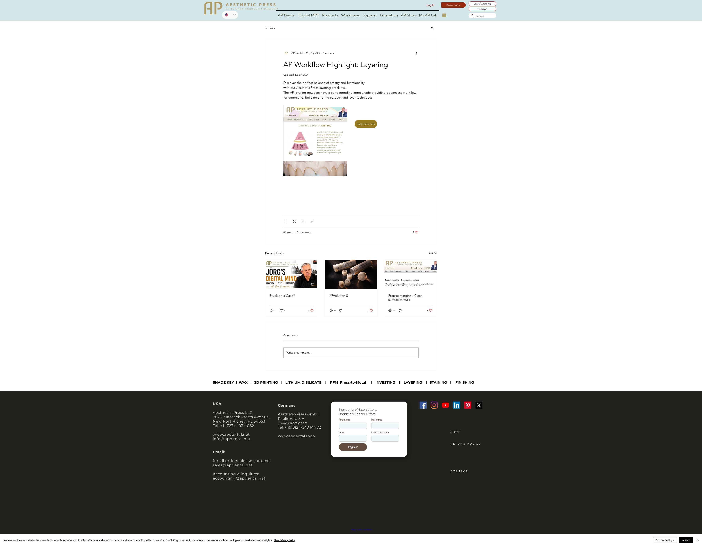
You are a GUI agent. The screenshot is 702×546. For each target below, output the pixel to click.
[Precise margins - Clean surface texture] (410, 274)
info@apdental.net (231, 439)
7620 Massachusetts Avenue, (241, 417)
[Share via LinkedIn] (303, 221)
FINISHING (464, 382)
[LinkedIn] (456, 405)
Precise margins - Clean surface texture (405, 298)
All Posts (270, 28)
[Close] (697, 540)
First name (344, 419)
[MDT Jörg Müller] (291, 274)
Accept (686, 540)
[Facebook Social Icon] (423, 405)
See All (433, 252)
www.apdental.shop (296, 436)
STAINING (438, 382)
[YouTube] (445, 405)
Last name (376, 419)
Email (342, 432)
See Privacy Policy (284, 540)
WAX (243, 382)
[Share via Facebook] (285, 221)
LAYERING (413, 382)
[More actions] (416, 53)
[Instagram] (434, 405)
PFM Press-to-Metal (348, 382)
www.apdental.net (231, 434)
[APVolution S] (351, 274)
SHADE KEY (223, 382)
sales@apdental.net (232, 465)
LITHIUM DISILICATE (303, 382)
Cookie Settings (665, 540)
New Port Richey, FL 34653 (239, 421)
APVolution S (338, 296)
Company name (380, 432)
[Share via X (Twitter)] (294, 221)
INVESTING (385, 382)
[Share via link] (312, 221)
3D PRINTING (266, 382)
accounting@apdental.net (239, 478)
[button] (444, 14)
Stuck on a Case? (282, 296)
